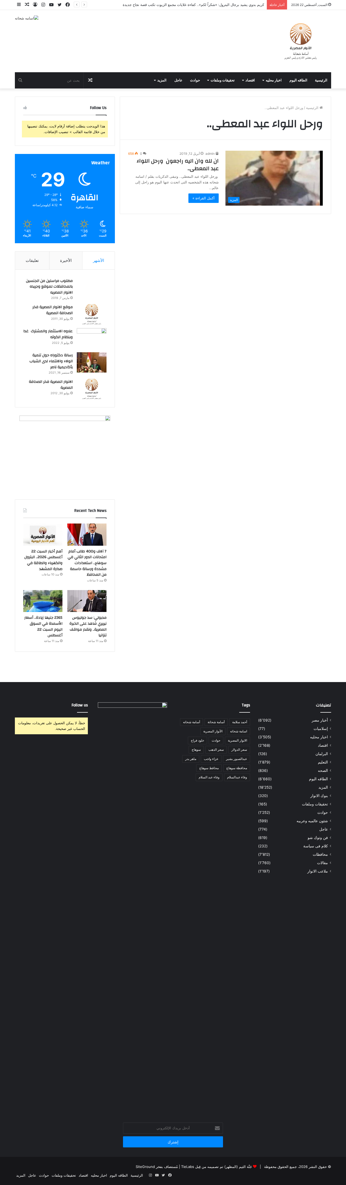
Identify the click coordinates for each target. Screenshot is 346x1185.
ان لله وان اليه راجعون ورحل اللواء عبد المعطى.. (178, 164)
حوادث (195, 80)
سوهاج (196, 750)
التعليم (323, 762)
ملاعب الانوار (317, 871)
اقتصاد (250, 80)
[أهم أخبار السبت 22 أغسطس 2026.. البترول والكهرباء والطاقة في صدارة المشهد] (42, 535)
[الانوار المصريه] (300, 41)
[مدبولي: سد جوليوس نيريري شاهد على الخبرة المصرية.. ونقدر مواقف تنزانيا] (87, 601)
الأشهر (98, 260)
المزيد (162, 80)
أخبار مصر (320, 720)
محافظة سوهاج (236, 768)
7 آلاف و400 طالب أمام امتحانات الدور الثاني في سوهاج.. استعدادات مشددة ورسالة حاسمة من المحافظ (87, 563)
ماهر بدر (190, 759)
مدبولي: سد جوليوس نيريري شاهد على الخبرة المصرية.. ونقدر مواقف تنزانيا (88, 626)
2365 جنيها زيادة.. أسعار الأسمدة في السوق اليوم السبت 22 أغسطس (43, 626)
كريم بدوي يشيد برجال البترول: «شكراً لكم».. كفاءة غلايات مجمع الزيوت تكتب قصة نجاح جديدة (193, 4)
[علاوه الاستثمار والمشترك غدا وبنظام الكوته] (92, 338)
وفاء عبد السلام (209, 777)
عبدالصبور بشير (236, 759)
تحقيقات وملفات (223, 80)
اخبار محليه (274, 80)
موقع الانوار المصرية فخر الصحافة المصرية (52, 310)
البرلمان (321, 754)
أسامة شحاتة (216, 722)
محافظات (320, 854)
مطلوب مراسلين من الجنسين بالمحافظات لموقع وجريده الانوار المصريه (49, 286)
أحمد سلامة (239, 722)
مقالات (322, 863)
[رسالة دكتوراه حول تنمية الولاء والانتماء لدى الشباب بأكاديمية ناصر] (92, 362)
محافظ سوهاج (209, 768)
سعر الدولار (239, 750)
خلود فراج (197, 740)
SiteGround (145, 1166)
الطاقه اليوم (298, 80)
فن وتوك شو (318, 837)
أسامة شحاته (191, 722)
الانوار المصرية (237, 740)
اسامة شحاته (238, 731)
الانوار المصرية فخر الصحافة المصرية (51, 384)
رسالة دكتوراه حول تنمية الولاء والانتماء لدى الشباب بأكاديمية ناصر (51, 361)
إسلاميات (321, 728)
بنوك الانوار (319, 796)
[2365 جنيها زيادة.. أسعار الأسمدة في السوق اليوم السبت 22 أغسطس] (42, 601)
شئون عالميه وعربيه (312, 821)
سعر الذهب (216, 750)
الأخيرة (66, 260)
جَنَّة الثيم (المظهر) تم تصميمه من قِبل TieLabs (216, 1166)
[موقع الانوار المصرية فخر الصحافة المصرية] (92, 314)
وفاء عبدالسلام (237, 777)
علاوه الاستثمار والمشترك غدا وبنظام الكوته (48, 334)
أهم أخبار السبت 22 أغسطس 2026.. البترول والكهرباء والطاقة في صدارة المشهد (43, 560)
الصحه (323, 770)
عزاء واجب (211, 759)
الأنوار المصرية (212, 731)
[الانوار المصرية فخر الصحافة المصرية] (92, 389)
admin (210, 154)
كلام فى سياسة (315, 846)
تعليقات (32, 260)
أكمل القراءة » (203, 198)
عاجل (178, 80)
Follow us (80, 705)
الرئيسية (321, 80)
